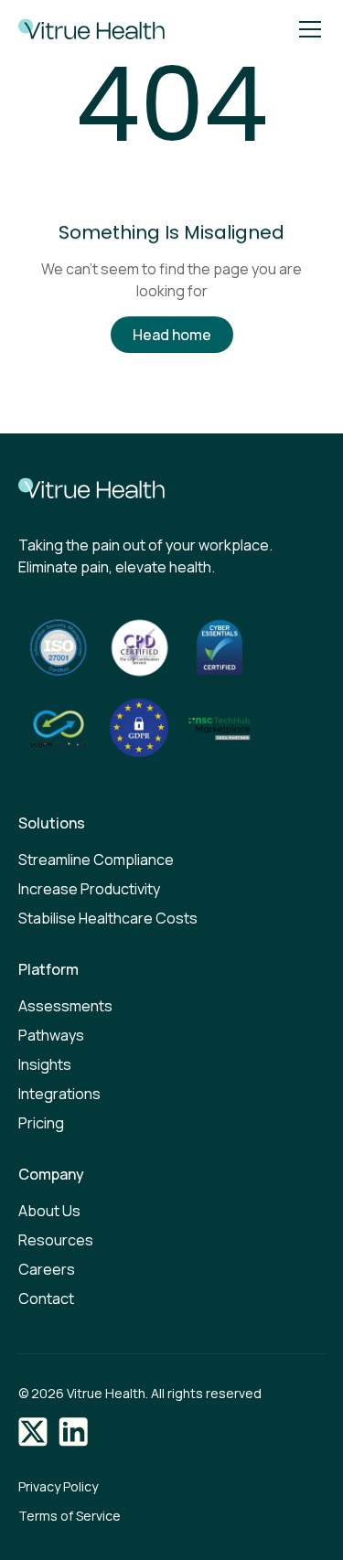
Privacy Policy (58, 1486)
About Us (49, 1211)
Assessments (65, 1006)
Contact (46, 1298)
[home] (86, 29)
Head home (172, 335)
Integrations (59, 1094)
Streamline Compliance (96, 859)
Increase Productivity (89, 889)
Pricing (41, 1123)
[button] (306, 29)
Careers (46, 1269)
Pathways (51, 1035)
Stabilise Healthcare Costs (108, 918)
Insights (44, 1064)
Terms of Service (69, 1515)
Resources (55, 1240)
